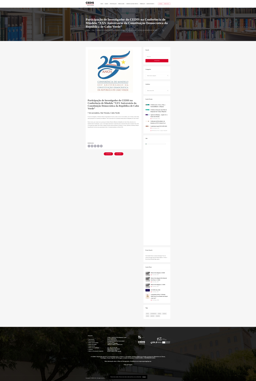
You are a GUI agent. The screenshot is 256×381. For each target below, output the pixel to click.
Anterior (108, 153)
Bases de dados (150, 3)
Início (89, 30)
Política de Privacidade (93, 342)
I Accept (144, 376)
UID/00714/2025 (139, 358)
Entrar (160, 3)
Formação (142, 3)
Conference (153, 313)
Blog (93, 30)
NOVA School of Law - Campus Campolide (159, 130)
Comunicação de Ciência (132, 3)
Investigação (113, 3)
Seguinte (118, 153)
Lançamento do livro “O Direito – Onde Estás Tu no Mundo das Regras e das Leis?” (159, 296)
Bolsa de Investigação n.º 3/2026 (158, 284)
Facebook (95, 351)
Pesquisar (156, 60)
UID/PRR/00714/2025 (149, 358)
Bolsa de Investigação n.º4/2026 (158, 272)
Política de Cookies (92, 344)
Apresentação (91, 339)
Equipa (106, 3)
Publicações (121, 3)
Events (164, 313)
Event (159, 313)
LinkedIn (101, 351)
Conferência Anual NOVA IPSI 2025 (158, 126)
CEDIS (101, 3)
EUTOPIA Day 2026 (155, 289)
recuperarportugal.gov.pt (144, 361)
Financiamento (91, 340)
